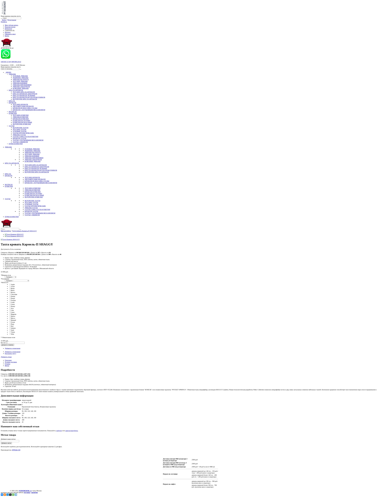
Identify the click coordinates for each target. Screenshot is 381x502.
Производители (10, 27)
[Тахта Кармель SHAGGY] (14, 234)
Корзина (7, 32)
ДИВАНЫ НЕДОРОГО (33, 152)
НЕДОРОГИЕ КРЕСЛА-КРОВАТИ (37, 172)
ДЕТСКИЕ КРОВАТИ (32, 177)
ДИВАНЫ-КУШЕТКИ (32, 190)
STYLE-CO (16, 450)
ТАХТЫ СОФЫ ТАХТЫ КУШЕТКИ (37, 209)
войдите (59, 431)
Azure (13, 286)
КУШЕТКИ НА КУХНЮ (33, 193)
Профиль (4, 22)
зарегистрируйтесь (71, 431)
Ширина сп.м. (6, 275)
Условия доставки (11, 362)
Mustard (13, 320)
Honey (13, 306)
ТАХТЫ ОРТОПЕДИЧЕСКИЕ (35, 206)
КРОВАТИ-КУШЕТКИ (33, 192)
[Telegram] (16, 494)
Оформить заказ (10, 34)
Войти (4, 20)
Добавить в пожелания (12, 348)
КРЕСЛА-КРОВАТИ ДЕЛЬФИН (36, 168)
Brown (13, 292)
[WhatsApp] (13, 494)
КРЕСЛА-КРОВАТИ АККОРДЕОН (37, 167)
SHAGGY (4, 282)
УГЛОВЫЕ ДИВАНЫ (32, 149)
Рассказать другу (10, 353)
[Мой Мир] (7, 494)
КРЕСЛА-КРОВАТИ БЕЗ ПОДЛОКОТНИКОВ (41, 170)
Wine (12, 334)
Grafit (12, 302)
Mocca (13, 318)
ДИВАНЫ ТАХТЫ (31, 208)
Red (12, 326)
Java (12, 308)
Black (12, 290)
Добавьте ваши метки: (8, 439)
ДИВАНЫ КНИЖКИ (32, 156)
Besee (13, 288)
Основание (5, 279)
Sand (12, 330)
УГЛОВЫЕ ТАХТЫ (31, 204)
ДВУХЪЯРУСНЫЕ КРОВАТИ (35, 179)
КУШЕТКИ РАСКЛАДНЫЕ (34, 195)
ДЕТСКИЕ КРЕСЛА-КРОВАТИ (36, 165)
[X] (10, 494)
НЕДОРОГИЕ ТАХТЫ (32, 200)
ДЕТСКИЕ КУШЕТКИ (32, 188)
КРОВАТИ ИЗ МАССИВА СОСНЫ (37, 181)
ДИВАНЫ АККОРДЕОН (33, 159)
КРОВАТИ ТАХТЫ (31, 211)
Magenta (13, 314)
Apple (13, 284)
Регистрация (12, 20)
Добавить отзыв (6, 357)
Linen (12, 312)
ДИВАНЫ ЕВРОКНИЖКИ (34, 158)
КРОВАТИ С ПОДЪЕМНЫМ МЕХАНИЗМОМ (41, 183)
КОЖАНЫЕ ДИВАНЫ (32, 161)
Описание (8, 360)
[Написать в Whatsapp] (6, 58)
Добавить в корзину (7, 345)
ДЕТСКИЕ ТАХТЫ (31, 202)
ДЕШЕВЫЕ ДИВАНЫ (32, 151)
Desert (13, 298)
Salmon (13, 328)
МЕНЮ (8, 72)
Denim (13, 296)
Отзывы (7, 364)
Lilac (12, 310)
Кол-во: (3, 343)
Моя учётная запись (11, 25)
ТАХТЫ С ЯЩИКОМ (32, 215)
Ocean (13, 322)
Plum (12, 324)
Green (13, 304)
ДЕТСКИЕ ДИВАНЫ (32, 154)
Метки (7, 365)
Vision (13, 332)
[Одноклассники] (5, 494)
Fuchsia (13, 300)
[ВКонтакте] (2, 494)
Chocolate (14, 294)
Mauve (13, 316)
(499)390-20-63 (16, 62)
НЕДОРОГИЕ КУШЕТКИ (34, 197)
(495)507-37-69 (6, 62)
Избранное (8, 29)
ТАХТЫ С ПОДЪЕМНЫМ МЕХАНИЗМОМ (40, 213)
